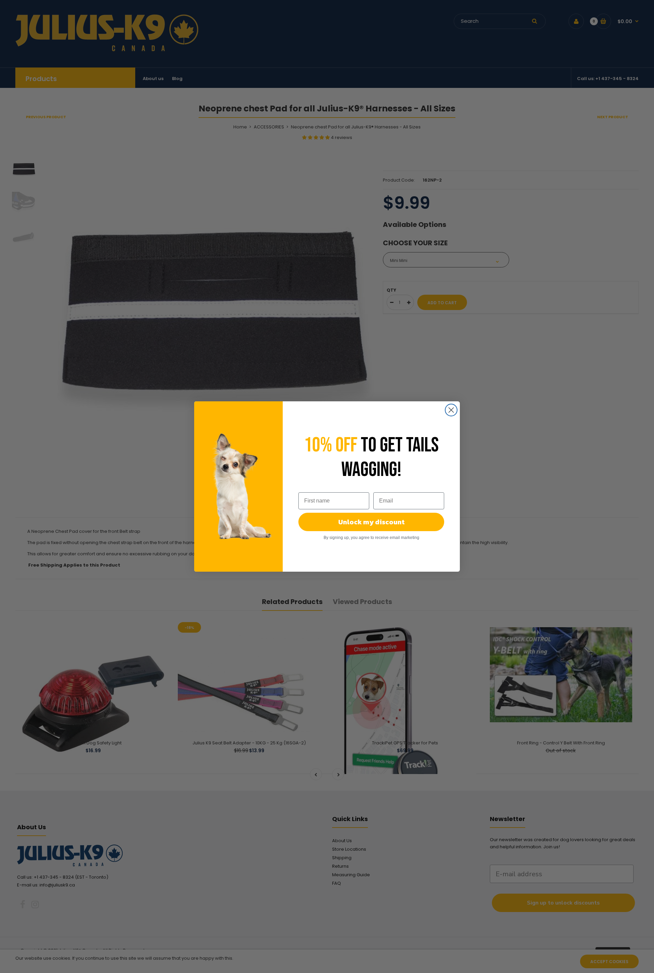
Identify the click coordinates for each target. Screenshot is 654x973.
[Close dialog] (451, 410)
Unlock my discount (371, 522)
